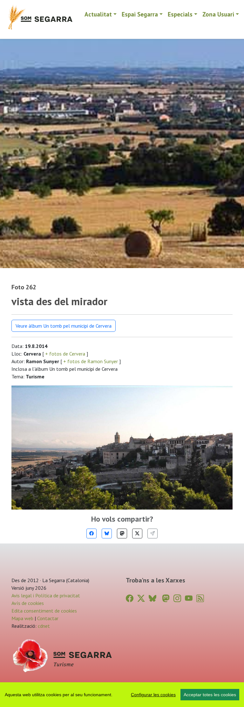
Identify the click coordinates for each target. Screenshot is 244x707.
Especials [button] (180, 14)
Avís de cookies (27, 603)
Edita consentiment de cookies (44, 610)
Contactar (47, 618)
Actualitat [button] (98, 14)
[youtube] (189, 598)
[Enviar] (152, 533)
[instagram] (177, 598)
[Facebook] (91, 533)
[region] (122, 694)
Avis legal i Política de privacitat (45, 595)
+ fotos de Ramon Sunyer (90, 361)
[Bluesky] (107, 533)
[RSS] (200, 598)
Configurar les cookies (153, 694)
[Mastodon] (122, 533)
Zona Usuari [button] (218, 14)
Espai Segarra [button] (140, 14)
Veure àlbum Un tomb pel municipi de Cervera (64, 326)
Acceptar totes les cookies (210, 694)
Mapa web (22, 618)
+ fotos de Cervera (65, 353)
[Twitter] (137, 533)
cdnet (43, 626)
